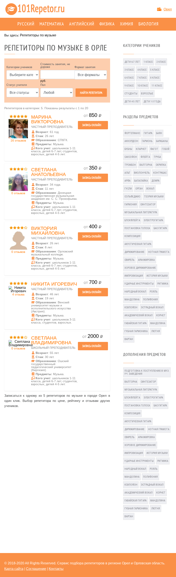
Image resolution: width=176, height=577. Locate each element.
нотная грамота (158, 251)
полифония (150, 299)
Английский (81, 24)
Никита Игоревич (54, 284)
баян (159, 133)
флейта (145, 156)
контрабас (160, 172)
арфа (127, 180)
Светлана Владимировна (51, 340)
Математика (51, 24)
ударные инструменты (139, 283)
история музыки (157, 275)
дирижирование (134, 251)
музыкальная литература (140, 212)
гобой (165, 149)
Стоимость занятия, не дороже (55, 65)
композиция (132, 236)
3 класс (129, 69)
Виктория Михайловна (48, 231)
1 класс (148, 61)
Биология (148, 24)
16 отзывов (18, 140)
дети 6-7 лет (132, 61)
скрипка (161, 164)
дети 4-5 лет (132, 101)
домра (155, 180)
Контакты (56, 569)
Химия (126, 24)
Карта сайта (13, 569)
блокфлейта (132, 220)
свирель (129, 259)
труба (157, 156)
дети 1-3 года (152, 101)
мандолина (132, 299)
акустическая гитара (137, 244)
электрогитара (153, 220)
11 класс (157, 85)
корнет (160, 315)
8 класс (154, 77)
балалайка (141, 180)
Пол (43, 84)
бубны (128, 149)
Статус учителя (16, 84)
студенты (130, 93)
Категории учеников (19, 67)
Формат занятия (84, 67)
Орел (168, 9)
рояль (153, 291)
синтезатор (147, 204)
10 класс (142, 85)
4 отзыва (18, 294)
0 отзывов (18, 193)
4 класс (142, 69)
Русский (25, 24)
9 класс (129, 85)
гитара (148, 133)
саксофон (130, 156)
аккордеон (131, 141)
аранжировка (146, 259)
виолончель (142, 172)
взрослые (147, 93)
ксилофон (130, 307)
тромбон (130, 164)
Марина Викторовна (47, 119)
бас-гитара (160, 228)
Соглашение (36, 569)
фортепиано (132, 133)
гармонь (147, 141)
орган (139, 188)
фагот (154, 149)
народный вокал (135, 291)
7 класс (142, 77)
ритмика (162, 283)
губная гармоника (136, 331)
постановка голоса (137, 228)
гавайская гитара (135, 323)
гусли (128, 188)
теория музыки (154, 196)
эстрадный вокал (152, 307)
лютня (155, 331)
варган (128, 339)
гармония (130, 204)
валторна (146, 164)
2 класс (161, 61)
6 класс (129, 77)
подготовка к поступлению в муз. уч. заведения (146, 372)
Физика (107, 24)
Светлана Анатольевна (48, 172)
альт (127, 172)
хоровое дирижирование (140, 267)
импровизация (133, 275)
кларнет (141, 149)
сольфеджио (132, 196)
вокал (150, 188)
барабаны (162, 141)
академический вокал (138, 315)
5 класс (154, 69)
